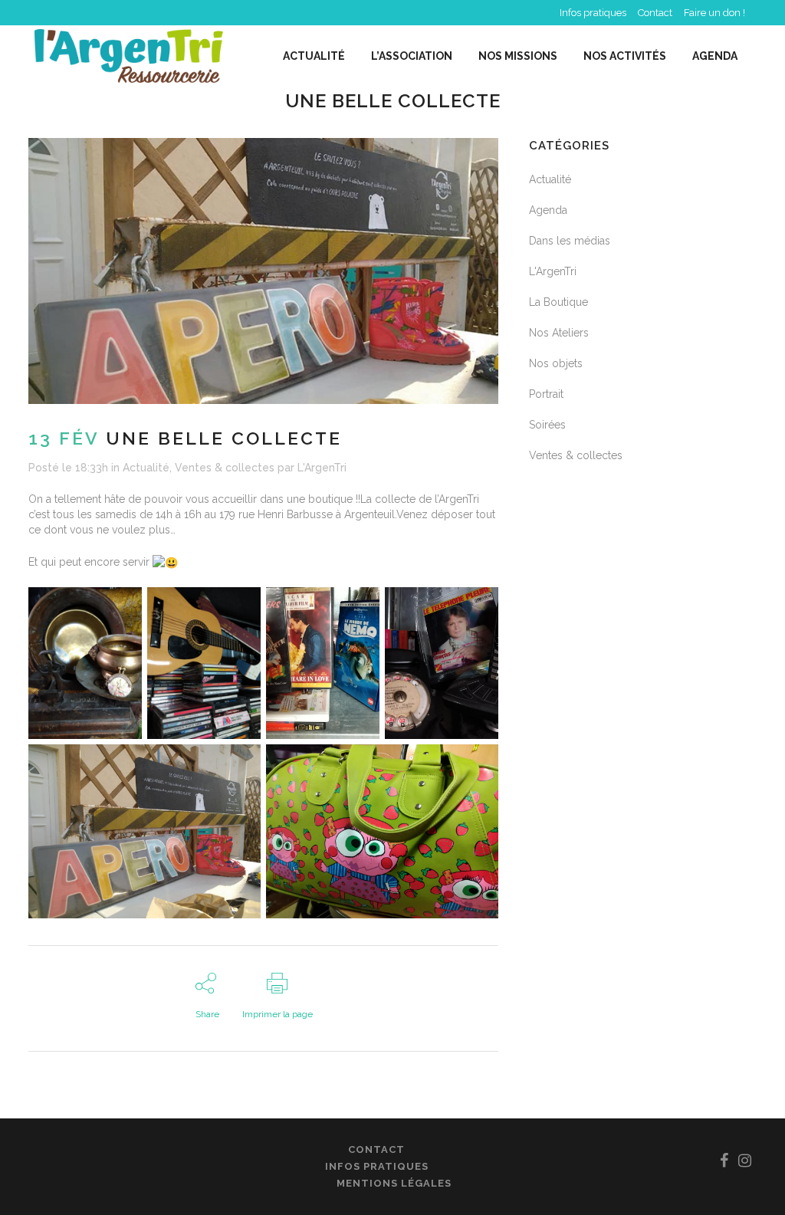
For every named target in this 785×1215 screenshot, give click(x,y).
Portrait (546, 394)
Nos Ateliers (559, 333)
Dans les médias (569, 241)
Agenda (548, 210)
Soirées (547, 425)
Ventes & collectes (224, 467)
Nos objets (556, 363)
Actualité (146, 467)
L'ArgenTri (322, 467)
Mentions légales (394, 1183)
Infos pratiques (593, 12)
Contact (655, 12)
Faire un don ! (714, 12)
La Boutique (558, 302)
